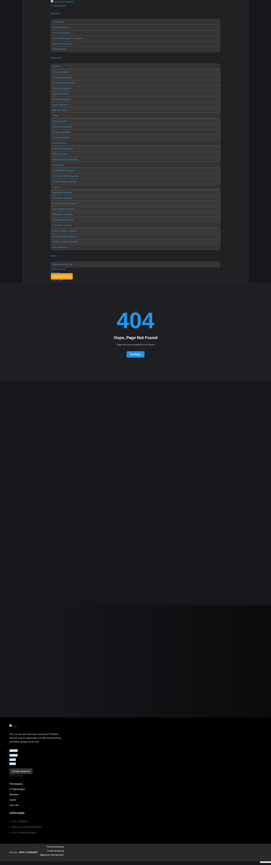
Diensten (55, 13)
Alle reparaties (60, 110)
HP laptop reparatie (62, 198)
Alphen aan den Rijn (63, 264)
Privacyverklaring (55, 846)
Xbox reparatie (60, 154)
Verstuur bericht (43, 702)
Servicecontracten (61, 32)
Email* (17, 632)
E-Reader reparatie (62, 225)
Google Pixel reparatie (64, 82)
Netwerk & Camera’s (63, 43)
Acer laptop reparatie (63, 219)
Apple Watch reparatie (64, 170)
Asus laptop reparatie (63, 209)
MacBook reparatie (62, 192)
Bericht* (18, 662)
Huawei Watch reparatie (64, 181)
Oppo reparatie (60, 104)
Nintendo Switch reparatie (65, 159)
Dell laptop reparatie (63, 214)
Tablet (55, 115)
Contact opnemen (24, 572)
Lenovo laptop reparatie (64, 203)
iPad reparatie (60, 121)
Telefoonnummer (23, 647)
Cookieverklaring (55, 850)
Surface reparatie (61, 132)
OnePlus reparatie (62, 99)
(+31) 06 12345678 (20, 579)
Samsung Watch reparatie (65, 176)
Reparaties (58, 22)
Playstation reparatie (63, 148)
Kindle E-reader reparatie (65, 241)
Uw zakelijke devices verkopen (68, 38)
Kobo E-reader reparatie (65, 231)
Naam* (17, 617)
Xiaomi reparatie (61, 93)
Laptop (56, 187)
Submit (57, 579)
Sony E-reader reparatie (65, 236)
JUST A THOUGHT (28, 852)
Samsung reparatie (62, 77)
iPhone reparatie (61, 72)
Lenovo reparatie (61, 137)
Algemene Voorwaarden (52, 855)
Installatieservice (61, 27)
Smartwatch (58, 165)
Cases (54, 255)
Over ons (55, 272)
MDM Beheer (59, 49)
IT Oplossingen (58, 5)
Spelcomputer (59, 143)
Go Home (135, 354)
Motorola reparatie (62, 88)
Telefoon (57, 66)
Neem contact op (61, 276)
